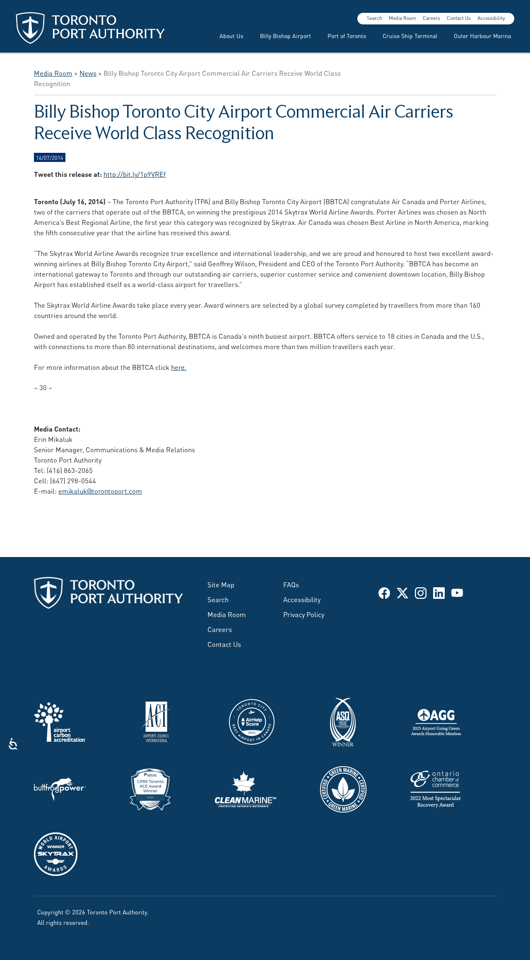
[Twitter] (402, 592)
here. (178, 366)
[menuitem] (226, 35)
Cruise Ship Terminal (410, 35)
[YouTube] (457, 592)
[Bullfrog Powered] (60, 787)
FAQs (291, 584)
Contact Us (459, 18)
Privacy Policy (303, 613)
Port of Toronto (347, 35)
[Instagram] (421, 592)
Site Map (220, 584)
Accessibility (491, 18)
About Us (231, 35)
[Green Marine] (343, 787)
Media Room (402, 18)
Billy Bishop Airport (285, 35)
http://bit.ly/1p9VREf (135, 173)
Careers (431, 18)
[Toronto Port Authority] (90, 28)
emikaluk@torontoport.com (100, 490)
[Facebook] (384, 592)
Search (374, 18)
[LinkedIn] (439, 592)
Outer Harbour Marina (482, 35)
